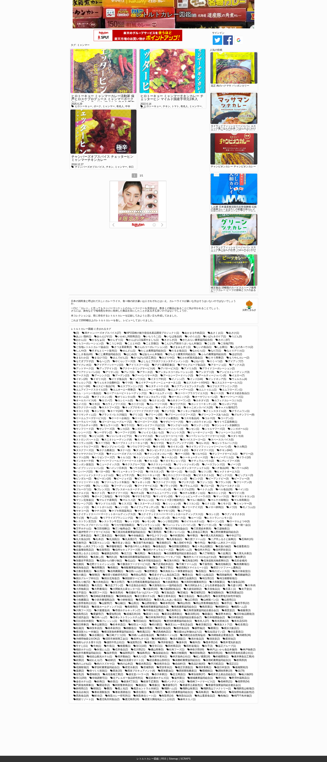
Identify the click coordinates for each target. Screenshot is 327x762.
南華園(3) (99, 567)
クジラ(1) (169, 411)
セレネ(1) (204, 443)
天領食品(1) (213, 588)
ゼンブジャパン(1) (114, 446)
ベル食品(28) (225, 489)
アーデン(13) (122, 375)
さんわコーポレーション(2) (152, 347)
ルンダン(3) (163, 517)
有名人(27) (203, 620)
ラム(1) (93, 517)
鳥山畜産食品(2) (206, 695)
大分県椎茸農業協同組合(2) (145, 581)
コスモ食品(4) (191, 418)
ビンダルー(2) (83, 478)
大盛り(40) (236, 585)
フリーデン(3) (244, 482)
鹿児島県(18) (132, 699)
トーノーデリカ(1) (223, 457)
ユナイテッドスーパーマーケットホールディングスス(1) (172, 514)
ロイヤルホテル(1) (194, 521)
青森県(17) (171, 685)
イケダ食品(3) (119, 379)
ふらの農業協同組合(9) (213, 354)
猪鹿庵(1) (125, 645)
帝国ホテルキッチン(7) (127, 610)
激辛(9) (183, 642)
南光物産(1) (224, 564)
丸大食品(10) (83, 539)
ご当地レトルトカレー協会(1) (92, 347)
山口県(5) (193, 599)
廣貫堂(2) (229, 610)
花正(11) (233, 663)
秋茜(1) (80, 656)
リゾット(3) (145, 517)
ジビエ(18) (98, 436)
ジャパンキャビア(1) (120, 436)
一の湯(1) (227, 525)
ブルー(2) (209, 485)
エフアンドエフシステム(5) (189, 386)
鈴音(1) (114, 681)
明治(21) (156, 620)
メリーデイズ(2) (194, 507)
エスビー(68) (83, 386)
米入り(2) (141, 656)
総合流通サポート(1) (132, 660)
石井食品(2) (121, 649)
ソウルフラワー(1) (140, 446)
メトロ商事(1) (171, 507)
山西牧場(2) (151, 603)
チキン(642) (226, 450)
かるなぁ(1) (98, 339)
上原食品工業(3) (199, 532)
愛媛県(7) (98, 613)
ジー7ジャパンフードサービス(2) (207, 436)
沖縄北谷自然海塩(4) (194, 635)
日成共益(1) (82, 617)
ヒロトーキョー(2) (150, 475)
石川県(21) (139, 649)
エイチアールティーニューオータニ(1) (160, 382)
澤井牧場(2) (167, 642)
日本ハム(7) (100, 617)
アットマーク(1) (85, 368)
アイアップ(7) (235, 361)
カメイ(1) (81, 404)
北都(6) (80, 564)
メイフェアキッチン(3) (146, 507)
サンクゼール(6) (179, 425)
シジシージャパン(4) (172, 428)
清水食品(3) (197, 638)
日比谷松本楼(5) (85, 620)
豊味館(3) (95, 674)
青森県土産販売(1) (193, 685)
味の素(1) (81, 574)
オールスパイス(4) (86, 400)
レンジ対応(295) (169, 521)
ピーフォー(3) (241, 478)
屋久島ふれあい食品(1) (169, 599)
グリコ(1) (137, 414)
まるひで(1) (100, 357)
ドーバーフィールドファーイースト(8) (120, 460)
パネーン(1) (175, 471)
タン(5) (140, 450)
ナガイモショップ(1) (174, 460)
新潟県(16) (193, 613)
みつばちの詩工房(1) (145, 357)
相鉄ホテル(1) (83, 649)
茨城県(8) (148, 667)
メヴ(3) (233, 507)
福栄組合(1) (162, 652)
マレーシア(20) (84, 503)
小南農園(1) (82, 599)
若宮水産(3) (131, 667)
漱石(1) (151, 642)
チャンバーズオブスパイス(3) (125, 453)
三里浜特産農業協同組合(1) (130, 532)
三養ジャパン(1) (176, 532)
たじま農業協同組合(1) (153, 350)
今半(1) (201, 542)
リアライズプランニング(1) (118, 517)
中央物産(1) (137, 535)
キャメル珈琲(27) (227, 407)
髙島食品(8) (82, 695)
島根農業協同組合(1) (185, 606)
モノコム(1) (249, 507)
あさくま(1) (216, 332)
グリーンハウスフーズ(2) (181, 414)
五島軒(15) (247, 539)
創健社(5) (227, 557)
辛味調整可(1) (99, 677)
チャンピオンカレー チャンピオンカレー (233, 166)
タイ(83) (160, 446)
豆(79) (241, 670)
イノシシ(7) (178, 379)
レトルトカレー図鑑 (148, 758)
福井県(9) (112, 652)
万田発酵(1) (103, 528)
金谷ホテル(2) (83, 681)
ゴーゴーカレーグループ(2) (117, 421)
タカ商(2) (242, 446)
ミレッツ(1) (82, 507)
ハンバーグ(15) (84, 471)
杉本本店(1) (119, 624)
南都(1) (114, 567)
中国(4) (121, 535)
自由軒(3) (180, 663)
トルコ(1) (125, 457)
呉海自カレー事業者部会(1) (178, 571)
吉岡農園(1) (116, 571)
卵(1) (154, 567)
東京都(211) (205, 624)
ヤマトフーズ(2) (146, 510)
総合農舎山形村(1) (159, 660)
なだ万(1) (216, 350)
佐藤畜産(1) (243, 546)
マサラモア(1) (142, 496)
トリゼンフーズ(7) (105, 457)
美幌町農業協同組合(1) (187, 660)
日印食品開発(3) (245, 613)
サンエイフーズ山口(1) (152, 425)
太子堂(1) (246, 588)
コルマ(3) (210, 418)
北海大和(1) (173, 560)
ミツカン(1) (192, 503)
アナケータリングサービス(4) (139, 368)
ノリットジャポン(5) (188, 464)
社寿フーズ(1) (176, 649)
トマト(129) (82, 457)
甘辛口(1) (157, 645)
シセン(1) (194, 428)
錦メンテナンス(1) (174, 681)
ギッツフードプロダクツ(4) (144, 411)
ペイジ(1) (243, 489)
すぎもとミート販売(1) (104, 350)
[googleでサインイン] (238, 44)
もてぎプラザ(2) (85, 361)
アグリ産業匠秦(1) (165, 364)
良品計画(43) (198, 663)
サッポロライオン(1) (200, 421)
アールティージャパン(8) (212, 375)
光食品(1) (156, 553)
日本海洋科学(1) (157, 617)
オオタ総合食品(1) (239, 393)
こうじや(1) (115, 343)
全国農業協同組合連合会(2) (182, 553)
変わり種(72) (83, 581)
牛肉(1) (97, 645)
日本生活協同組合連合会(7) (187, 617)
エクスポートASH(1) (197, 382)
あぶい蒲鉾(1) (83, 336)
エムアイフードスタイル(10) (91, 389)
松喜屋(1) (243, 624)
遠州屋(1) (179, 677)
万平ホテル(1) (83, 528)
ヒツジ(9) (206, 471)
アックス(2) (238, 364)
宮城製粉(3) (217, 592)
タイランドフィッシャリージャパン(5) (210, 446)
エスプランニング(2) (131, 386)
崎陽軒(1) (223, 606)
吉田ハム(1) (135, 571)
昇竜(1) (126, 620)
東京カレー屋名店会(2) (180, 624)
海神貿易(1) (160, 638)
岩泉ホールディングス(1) (108, 606)
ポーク (97, 106)
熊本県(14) (211, 642)
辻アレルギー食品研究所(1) (128, 677)
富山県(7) (205, 596)
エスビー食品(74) (105, 386)
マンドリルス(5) (107, 503)
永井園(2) (81, 635)
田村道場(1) (192, 645)
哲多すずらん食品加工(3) (165, 574)
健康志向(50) (111, 553)
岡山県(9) (185, 603)
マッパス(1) (222, 496)
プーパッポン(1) (162, 489)
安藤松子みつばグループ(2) (144, 592)
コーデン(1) (227, 418)
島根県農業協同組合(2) (155, 606)
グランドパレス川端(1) (114, 414)
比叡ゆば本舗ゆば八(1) (189, 631)
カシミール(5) (125, 400)
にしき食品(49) (84, 354)
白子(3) (209, 645)
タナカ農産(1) (106, 450)
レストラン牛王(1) (112, 521)
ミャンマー (83, 45)
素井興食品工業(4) (244, 656)
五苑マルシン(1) (101, 542)
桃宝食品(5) (164, 628)
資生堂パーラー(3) (139, 674)
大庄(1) (98, 585)
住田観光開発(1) (180, 546)
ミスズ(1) (126, 503)
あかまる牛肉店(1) (195, 332)
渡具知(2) (230, 638)
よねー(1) (199, 361)
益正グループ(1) (227, 645)
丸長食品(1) (175, 539)
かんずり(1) (116, 339)
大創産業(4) (172, 581)
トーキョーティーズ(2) (195, 457)
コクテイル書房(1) (168, 418)
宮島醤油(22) (236, 592)
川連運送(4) (103, 610)
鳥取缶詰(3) (185, 695)
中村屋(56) (178, 535)
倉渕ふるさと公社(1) (87, 553)
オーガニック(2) (180, 396)
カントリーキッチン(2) (203, 404)
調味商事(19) (225, 670)
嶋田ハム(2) (240, 606)
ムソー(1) (123, 507)
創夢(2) (242, 557)
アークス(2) (82, 375)
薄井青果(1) (205, 667)
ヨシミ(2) (214, 514)
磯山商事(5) (157, 649)
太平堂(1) (81, 592)
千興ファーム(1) (188, 564)
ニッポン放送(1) (85, 464)
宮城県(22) (199, 592)
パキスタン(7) (156, 471)
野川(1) (222, 677)
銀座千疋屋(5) (151, 681)
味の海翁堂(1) (242, 571)
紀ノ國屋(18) (203, 656)
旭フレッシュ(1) (108, 620)
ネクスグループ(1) (135, 464)
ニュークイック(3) (109, 464)
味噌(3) (96, 574)
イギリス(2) (99, 379)
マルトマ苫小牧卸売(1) (171, 500)
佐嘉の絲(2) (224, 546)
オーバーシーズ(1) (233, 396)
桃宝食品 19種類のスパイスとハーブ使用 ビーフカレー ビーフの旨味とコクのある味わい (233, 290)
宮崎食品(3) (125, 596)
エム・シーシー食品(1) (88, 393)
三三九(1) (141, 528)
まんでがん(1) (120, 357)
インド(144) (196, 379)
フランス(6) (224, 482)
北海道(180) (191, 560)
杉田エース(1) (138, 624)
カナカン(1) (158, 400)
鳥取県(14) (167, 695)
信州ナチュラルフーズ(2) (159, 549)
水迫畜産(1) (237, 631)
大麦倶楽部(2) (194, 588)
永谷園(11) (98, 635)
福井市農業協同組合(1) (88, 652)
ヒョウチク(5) (126, 475)
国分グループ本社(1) (87, 578)
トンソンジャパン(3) (147, 457)
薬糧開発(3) (241, 667)
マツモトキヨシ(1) (244, 496)
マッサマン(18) (164, 496)
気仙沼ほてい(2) (216, 631)
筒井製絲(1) (124, 656)
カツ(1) (142, 400)
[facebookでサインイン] (228, 44)
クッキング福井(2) (190, 411)
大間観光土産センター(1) (126, 588)
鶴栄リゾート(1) (85, 699)
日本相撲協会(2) (216, 617)
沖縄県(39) (245, 635)
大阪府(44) (151, 588)
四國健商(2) (244, 574)
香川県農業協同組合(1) (180, 692)
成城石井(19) (133, 613)
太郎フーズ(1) (99, 592)
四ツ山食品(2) (206, 574)
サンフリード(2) (85, 428)
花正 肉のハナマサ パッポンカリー (230, 85)
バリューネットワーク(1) (129, 471)
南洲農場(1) (243, 564)
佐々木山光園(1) (204, 546)
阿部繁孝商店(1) (124, 685)
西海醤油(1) (167, 670)
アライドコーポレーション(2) (218, 368)
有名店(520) (240, 620)
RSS (163, 758)
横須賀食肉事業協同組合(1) (119, 631)
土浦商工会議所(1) (187, 578)
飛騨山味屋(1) (190, 688)
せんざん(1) (129, 350)
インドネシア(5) (217, 379)
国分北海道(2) (111, 578)
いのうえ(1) (194, 336)
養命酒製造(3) (102, 692)
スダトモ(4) (237, 436)
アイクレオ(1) (83, 364)
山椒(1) (121, 603)
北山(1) (131, 560)
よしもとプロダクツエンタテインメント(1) (164, 361)
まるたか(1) (82, 357)
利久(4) (113, 557)
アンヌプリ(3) (206, 372)
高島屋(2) (204, 692)
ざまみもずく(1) (182, 347)
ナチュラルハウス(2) (202, 460)
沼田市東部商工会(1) (116, 638)
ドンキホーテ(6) (85, 460)
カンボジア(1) (229, 404)
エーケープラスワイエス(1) (193, 393)
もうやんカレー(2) (239, 357)
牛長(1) (110, 645)
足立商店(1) (179, 674)
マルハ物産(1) (197, 500)
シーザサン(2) (104, 432)
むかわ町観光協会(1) (191, 357)
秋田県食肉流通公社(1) (240, 652)
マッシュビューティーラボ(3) (194, 496)
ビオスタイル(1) (205, 475)
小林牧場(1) (126, 599)
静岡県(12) (82, 688)
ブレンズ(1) (103, 489)
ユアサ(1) (185, 510)
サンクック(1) (201, 425)
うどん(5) (237, 336)
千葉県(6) (207, 564)
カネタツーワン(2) (180, 400)
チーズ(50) (183, 453)
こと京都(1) (152, 343)
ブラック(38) (170, 485)
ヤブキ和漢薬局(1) (122, 510)
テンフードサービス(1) (224, 453)
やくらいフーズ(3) (125, 361)
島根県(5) (133, 606)
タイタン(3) (177, 446)
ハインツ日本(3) (118, 468)
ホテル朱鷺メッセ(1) (194, 493)
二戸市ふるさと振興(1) (223, 539)
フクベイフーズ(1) (166, 482)
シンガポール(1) (239, 428)
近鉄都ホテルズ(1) (159, 677)
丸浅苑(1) (114, 539)
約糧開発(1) (222, 656)
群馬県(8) (242, 660)
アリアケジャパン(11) (88, 372)
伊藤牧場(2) (115, 546)
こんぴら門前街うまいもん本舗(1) (183, 343)
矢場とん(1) (103, 649)
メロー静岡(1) (215, 507)
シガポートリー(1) (145, 428)
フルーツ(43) (83, 485)
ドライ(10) (245, 457)
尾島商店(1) (145, 599)
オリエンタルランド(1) (153, 396)
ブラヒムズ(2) (190, 485)
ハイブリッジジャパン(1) (90, 468)
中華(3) (194, 535)
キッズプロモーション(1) (139, 407)
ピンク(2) (198, 478)
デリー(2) (248, 453)
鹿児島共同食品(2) (109, 699)
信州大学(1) (203, 549)
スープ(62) (104, 443)
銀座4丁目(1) (131, 681)
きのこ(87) (224, 339)
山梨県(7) (107, 603)
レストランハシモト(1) (219, 517)
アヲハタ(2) (146, 372)
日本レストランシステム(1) (128, 617)
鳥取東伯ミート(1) (146, 695)
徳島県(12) (82, 613)
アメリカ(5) (190, 368)
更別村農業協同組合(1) (179, 620)
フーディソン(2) (123, 485)
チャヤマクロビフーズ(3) (90, 453)
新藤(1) (209, 613)
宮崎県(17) (82, 596)
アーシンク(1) (102, 375)
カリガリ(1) (137, 404)
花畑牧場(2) (82, 667)
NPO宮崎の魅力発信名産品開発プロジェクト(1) (153, 332)
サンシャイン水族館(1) (227, 425)
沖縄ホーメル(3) (168, 635)
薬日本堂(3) (223, 667)
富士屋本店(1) (168, 596)
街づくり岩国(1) (98, 670)
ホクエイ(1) (82, 493)
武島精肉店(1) (163, 631)
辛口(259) (81, 677)
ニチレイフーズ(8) (230, 460)
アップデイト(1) (108, 368)
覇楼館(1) (207, 670)
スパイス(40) (144, 439)
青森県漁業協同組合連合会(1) (224, 685)
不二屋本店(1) (104, 535)
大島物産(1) (82, 585)
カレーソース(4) (158, 404)
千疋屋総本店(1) (164, 564)
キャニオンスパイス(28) (199, 407)
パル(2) (191, 471)
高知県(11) (220, 692)
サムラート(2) (110, 425)
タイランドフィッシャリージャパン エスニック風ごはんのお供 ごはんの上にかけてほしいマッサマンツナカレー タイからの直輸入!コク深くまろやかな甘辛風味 (233, 130)
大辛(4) (251, 585)
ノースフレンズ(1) (215, 464)
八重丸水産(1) (244, 553)
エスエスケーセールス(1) (228, 382)
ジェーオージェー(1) (201, 432)
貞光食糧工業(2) (114, 674)
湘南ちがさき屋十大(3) (88, 642)
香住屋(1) (141, 692)
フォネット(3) (142, 482)
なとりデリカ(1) (235, 350)
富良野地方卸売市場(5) (228, 596)
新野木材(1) (224, 613)
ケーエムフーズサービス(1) (91, 418)
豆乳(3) (80, 674)
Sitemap (173, 758)
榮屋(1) (214, 628)
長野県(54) (243, 681)
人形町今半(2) (184, 542)
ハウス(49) (138, 468)
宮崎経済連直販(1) (103, 596)
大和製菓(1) (218, 581)
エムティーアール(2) (182, 389)
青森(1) (156, 685)
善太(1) (189, 574)
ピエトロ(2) (162, 478)
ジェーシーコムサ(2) (229, 432)
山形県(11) (230, 599)
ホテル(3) (139, 493)
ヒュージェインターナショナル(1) (94, 475)
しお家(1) (222, 347)
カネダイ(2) (202, 400)
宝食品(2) (169, 592)
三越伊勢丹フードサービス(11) (93, 532)
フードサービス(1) (147, 485)
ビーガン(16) (104, 478)
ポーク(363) (82, 496)
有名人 (120, 106)
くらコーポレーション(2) (90, 343)
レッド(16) (133, 521)
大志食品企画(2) (137, 585)
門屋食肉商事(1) (85, 685)
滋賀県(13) (136, 642)
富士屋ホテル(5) (146, 596)
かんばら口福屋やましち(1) (144, 339)
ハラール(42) (241, 468)
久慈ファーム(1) (196, 539)
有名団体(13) (222, 620)
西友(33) (117, 670)
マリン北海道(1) (85, 500)
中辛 (127, 106)
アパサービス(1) (169, 368)
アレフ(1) (129, 372)
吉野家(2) (152, 571)
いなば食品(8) (174, 336)
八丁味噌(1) (208, 553)
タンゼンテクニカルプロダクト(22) (168, 450)
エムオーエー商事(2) (124, 389)
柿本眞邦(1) (114, 628)
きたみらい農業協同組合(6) (198, 339)
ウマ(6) (129, 382)
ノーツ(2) (235, 464)
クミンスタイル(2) (216, 411)
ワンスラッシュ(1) (150, 525)
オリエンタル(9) (126, 396)
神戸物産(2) (249, 649)
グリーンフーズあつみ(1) (215, 414)
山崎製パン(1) (211, 599)
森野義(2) (200, 628)
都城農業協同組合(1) (201, 677)
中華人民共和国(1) (213, 535)
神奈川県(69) (197, 649)
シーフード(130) (126, 432)
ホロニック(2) (218, 493)
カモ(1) (96, 404)
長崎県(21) (226, 681)
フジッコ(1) (206, 482)
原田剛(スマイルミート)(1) (193, 567)
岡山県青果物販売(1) (207, 603)
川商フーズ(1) (83, 610)
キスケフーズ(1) (110, 407)
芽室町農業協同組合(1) (106, 667)
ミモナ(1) (226, 503)
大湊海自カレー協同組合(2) (167, 585)
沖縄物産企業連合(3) (222, 635)
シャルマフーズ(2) (215, 428)
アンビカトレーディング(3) (234, 372)
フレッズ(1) (102, 485)
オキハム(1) (82, 396)
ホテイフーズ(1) (119, 493)
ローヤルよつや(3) (240, 521)
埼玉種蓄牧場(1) (228, 578)
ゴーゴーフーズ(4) (147, 421)
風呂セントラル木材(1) (146, 688)
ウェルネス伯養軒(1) (108, 382)
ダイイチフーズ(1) (204, 450)
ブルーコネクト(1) (230, 485)
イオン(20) (82, 379)
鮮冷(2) (98, 695)
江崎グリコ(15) (117, 635)
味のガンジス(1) (221, 571)
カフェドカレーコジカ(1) (228, 400)
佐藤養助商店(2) (85, 549)
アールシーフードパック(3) (178, 375)
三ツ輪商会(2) (122, 528)
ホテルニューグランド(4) (163, 493)
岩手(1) (228, 603)
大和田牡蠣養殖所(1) (195, 581)
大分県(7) (119, 581)
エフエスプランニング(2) (223, 386)
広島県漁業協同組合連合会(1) (202, 610)
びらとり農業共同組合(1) (181, 354)
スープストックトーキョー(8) (131, 443)
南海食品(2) (82, 567)
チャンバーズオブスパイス (89, 166)
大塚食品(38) (237, 581)
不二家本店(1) (83, 535)
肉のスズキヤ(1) (105, 663)
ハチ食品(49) (222, 468)
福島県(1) (145, 652)
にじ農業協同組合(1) (109, 354)
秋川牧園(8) (180, 652)
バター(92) (104, 471)
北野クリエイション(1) (102, 564)
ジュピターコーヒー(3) (170, 436)
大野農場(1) (100, 588)
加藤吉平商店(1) (85, 560)
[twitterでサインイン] (217, 44)
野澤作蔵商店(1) (240, 677)
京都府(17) (165, 542)
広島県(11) (175, 610)
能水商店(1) (145, 663)
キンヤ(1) (99, 411)
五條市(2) (81, 542)
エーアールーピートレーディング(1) (126, 393)
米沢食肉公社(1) (181, 656)
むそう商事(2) (215, 357)
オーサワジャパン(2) (206, 396)
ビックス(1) (226, 475)
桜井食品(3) (182, 628)
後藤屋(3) (245, 610)
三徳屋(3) (157, 528)
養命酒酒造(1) (122, 692)
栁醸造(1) (131, 628)
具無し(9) (98, 557)
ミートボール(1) (103, 507)
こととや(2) (134, 343)
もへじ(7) (104, 361)
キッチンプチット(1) (169, 407)
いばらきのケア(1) (216, 336)
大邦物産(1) (82, 588)
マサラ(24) (123, 496)
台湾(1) (101, 571)
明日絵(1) (141, 620)
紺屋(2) (80, 660)
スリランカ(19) (84, 443)
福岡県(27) (128, 652)
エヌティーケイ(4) (159, 386)
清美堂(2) (214, 638)
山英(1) (135, 603)
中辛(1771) (235, 535)
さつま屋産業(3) (123, 347)
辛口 (131, 166)
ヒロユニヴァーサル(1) (178, 475)
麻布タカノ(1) (187, 699)
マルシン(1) (147, 500)
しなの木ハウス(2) (243, 347)
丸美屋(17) (131, 539)
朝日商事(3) (82, 624)
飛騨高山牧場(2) (245, 688)
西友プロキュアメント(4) (141, 670)
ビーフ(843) (143, 478)
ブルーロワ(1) (83, 489)
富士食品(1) (187, 596)
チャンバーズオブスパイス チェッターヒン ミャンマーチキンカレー (102, 158)
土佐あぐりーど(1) (161, 578)
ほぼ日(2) (237, 354)
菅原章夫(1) (165, 667)
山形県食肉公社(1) (86, 603)
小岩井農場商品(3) (104, 599)
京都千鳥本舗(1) (145, 542)
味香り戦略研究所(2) (116, 574)
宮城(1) (184, 592)
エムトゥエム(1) (207, 389)
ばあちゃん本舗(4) (152, 354)
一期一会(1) (244, 525)
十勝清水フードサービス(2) (135, 564)
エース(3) (218, 393)
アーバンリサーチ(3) (146, 375)
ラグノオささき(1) (235, 514)
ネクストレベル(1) (161, 464)
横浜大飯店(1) (231, 628)
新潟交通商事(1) (173, 613)
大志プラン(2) (115, 585)
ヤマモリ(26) (168, 510)
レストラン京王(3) (86, 521)
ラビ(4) (80, 517)
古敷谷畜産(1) (83, 571)
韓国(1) (97, 688)
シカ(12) (124, 428)
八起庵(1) (226, 553)
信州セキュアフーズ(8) (127, 549)
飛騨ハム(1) (170, 688)
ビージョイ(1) (124, 478)
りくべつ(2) (216, 361)
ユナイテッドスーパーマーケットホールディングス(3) (105, 514)
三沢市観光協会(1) (178, 528)
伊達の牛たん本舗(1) (139, 546)
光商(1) (141, 553)
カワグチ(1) (179, 404)
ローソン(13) (217, 521)
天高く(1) (231, 588)
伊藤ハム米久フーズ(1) (223, 542)
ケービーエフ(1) (144, 418)
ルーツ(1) (196, 517)
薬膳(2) (80, 670)
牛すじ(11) (82, 645)
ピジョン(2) (180, 478)
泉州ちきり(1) (141, 638)
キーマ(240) (116, 411)
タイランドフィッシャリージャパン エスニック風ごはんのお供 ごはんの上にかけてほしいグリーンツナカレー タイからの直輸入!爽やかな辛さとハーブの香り (233, 251)
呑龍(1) (202, 571)
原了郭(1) (168, 567)
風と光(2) (123, 688)
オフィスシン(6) (103, 396)
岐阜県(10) (168, 603)
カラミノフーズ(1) (115, 404)
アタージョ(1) (218, 364)
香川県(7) (157, 692)
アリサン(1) (112, 372)
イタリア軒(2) (158, 379)
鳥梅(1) (224, 695)
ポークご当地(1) (103, 496)
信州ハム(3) (185, 549)
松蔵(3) (80, 628)
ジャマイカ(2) (145, 436)
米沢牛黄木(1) (159, 656)
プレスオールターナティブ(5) (131, 489)
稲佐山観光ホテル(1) (101, 656)
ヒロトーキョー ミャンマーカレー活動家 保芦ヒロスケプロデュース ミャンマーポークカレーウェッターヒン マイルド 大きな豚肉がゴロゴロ (102, 100)
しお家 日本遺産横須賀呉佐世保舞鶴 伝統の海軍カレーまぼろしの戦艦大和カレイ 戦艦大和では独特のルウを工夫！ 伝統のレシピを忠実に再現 (234, 210)
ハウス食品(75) (158, 468)
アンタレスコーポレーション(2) (175, 372)
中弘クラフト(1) (158, 535)
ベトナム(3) (206, 489)
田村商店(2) (174, 645)
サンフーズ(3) (106, 428)
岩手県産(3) (82, 606)
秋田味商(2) (198, 652)
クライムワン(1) (240, 411)
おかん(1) (81, 339)
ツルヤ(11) (201, 453)
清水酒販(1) (179, 638)
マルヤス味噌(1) (219, 500)
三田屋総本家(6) (202, 528)
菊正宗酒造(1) (185, 667)
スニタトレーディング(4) (118, 439)
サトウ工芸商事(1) (227, 421)
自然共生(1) (163, 663)
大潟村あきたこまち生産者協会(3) (206, 585)
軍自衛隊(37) (198, 674)
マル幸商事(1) (241, 500)
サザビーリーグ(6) (173, 421)
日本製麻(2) (236, 617)
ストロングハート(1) (87, 439)
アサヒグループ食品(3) (192, 364)
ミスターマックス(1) (148, 503)
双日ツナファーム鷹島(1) (227, 567)
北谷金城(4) (240, 560)
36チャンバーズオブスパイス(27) (103, 332)
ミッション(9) (173, 503)
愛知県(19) (115, 613)
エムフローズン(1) (232, 389)
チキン (166, 106)
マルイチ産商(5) (108, 500)
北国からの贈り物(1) (110, 560)
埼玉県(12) (208, 578)
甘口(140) (141, 645)
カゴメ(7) (107, 400)
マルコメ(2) (129, 500)
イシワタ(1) (138, 379)
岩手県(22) (243, 603)
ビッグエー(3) (245, 475)
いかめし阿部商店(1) (129, 336)
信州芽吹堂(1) (223, 549)
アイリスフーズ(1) (139, 364)
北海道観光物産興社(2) (216, 560)
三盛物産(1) (223, 528)
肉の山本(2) (126, 663)
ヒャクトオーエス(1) (228, 471)
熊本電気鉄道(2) (232, 642)
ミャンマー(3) (244, 503)
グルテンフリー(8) (244, 414)
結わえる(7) (96, 660)
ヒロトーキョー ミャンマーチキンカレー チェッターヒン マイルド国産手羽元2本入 (171, 97)
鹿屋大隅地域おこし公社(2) (160, 699)
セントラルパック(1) (226, 443)
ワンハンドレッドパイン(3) (180, 525)
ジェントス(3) (177, 432)
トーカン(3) (170, 457)
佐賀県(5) (104, 549)
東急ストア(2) (224, 624)
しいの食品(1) (203, 347)
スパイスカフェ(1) (167, 439)
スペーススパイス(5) (222, 439)
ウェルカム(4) (239, 379)
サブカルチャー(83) (86, 425)
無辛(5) (196, 642)
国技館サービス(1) (135, 578)
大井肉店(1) (102, 581)
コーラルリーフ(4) (86, 421)
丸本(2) (100, 539)
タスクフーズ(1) (85, 450)
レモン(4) (150, 521)
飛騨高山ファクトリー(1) (217, 688)
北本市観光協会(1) (151, 560)
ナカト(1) (152, 460)
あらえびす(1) (104, 336)
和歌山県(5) (140, 574)
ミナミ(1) (210, 503)
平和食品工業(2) (155, 610)
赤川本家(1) (160, 674)
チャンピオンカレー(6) (159, 453)
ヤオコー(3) (82, 510)
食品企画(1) (82, 692)
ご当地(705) (227, 343)
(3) (77, 332)
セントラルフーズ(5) (87, 446)
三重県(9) (156, 532)
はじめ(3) (131, 354)
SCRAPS (185, 758)
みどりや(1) (168, 357)
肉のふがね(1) (83, 663)
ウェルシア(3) (83, 382)
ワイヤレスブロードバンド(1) (92, 525)
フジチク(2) (187, 482)
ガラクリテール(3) (86, 407)
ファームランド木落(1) (116, 482)
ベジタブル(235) (185, 489)
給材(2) (112, 660)
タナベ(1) (125, 450)
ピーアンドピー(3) (219, 478)
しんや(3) (81, 350)
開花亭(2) (104, 685)
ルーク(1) (180, 517)
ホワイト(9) (238, 493)
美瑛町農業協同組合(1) (218, 660)
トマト (175, 106)
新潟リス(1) (152, 613)
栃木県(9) (147, 628)
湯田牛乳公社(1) (115, 642)
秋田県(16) (216, 652)
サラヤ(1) (129, 425)
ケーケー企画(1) (120, 418)
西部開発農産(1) (188, 670)
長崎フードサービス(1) (202, 681)
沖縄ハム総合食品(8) (142, 635)
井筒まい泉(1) (122, 542)
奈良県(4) (118, 592)
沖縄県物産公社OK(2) (88, 638)
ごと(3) (211, 343)
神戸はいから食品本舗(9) (223, 649)
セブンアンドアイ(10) (181, 443)
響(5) (109, 688)
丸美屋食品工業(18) (153, 539)
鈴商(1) (101, 681)
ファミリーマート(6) (87, 482)
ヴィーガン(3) (208, 525)
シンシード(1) (83, 432)
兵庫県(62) (82, 557)
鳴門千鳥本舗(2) (243, 695)
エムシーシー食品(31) (153, 389)
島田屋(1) (207, 606)
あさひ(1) (234, 332)
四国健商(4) (225, 574)
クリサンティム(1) (86, 414)
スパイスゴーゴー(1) (194, 439)
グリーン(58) (155, 414)
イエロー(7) (238, 375)
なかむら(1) (198, 350)
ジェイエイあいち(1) (152, 432)
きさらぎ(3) (170, 339)
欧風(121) (145, 631)
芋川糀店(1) (217, 663)
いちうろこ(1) (153, 336)
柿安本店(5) (96, 628)
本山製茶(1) (100, 624)
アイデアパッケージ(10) (110, 364)
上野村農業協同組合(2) (225, 532)
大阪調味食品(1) (172, 588)
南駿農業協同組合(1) (135, 567)
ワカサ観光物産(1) (124, 525)
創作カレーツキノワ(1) (168, 557)
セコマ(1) (158, 443)
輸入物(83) (247, 674)
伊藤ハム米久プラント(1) (90, 546)
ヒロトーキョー (83, 106)
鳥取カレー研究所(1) (119, 695)
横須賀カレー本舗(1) (87, 631)
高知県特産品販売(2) (243, 692)
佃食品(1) (161, 546)
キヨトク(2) (82, 411)
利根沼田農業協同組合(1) (136, 557)
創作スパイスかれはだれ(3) (201, 557)
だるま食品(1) (179, 350)
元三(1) (128, 553)
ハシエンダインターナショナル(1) (190, 468)
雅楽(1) (142, 685)
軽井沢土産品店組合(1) (223, 674)
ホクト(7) (99, 493)
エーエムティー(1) (162, 393)
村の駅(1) (157, 624)
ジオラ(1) (81, 436)
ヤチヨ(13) (100, 510)
